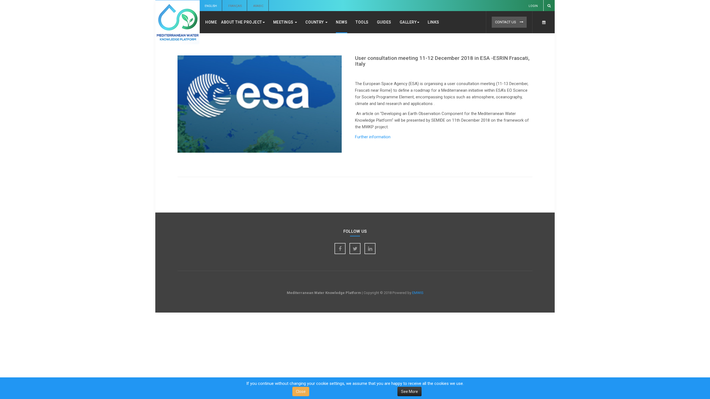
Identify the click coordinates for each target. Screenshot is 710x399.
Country (315, 22)
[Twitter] (355, 248)
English (211, 5)
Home (211, 22)
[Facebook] (340, 248)
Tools (362, 22)
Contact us (506, 22)
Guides (384, 22)
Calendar (543, 22)
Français (235, 5)
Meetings (284, 22)
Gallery (408, 22)
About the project (241, 22)
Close (301, 391)
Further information (373, 136)
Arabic (258, 5)
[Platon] (177, 22)
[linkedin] (370, 248)
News (341, 22)
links (433, 22)
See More (409, 391)
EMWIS (418, 293)
